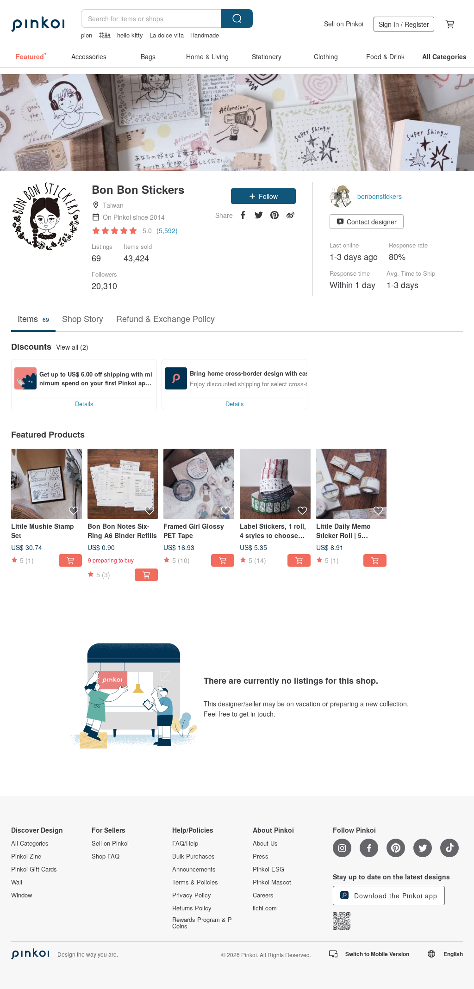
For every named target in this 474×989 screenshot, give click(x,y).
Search (237, 18)
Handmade (204, 35)
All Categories (30, 843)
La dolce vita (167, 35)
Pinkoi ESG (268, 869)
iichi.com (265, 908)
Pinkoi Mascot (272, 882)
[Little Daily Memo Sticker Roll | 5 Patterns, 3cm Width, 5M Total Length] (351, 484)
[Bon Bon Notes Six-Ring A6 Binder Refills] (122, 484)
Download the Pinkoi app (394, 895)
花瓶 (105, 35)
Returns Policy (192, 908)
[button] (263, 196)
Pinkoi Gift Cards (34, 869)
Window (21, 895)
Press (260, 856)
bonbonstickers (379, 196)
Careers (263, 895)
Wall (16, 882)
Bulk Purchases (193, 856)
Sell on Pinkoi (343, 23)
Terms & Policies (195, 882)
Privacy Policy (191, 895)
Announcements (194, 869)
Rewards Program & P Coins (202, 922)
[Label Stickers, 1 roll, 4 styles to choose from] (275, 484)
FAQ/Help (185, 843)
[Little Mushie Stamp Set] (46, 484)
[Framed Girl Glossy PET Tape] (198, 484)
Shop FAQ (105, 856)
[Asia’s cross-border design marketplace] (37, 24)
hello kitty (130, 35)
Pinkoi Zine (26, 856)
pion (86, 35)
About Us (265, 843)
